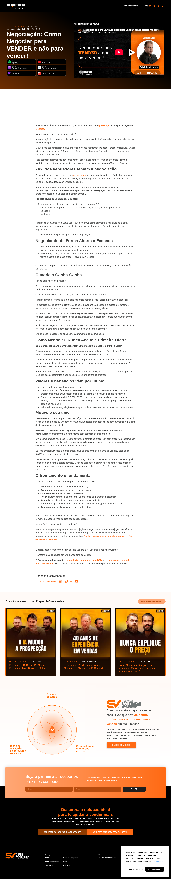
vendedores (79, 175)
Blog (146, 6)
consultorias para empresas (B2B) (84, 560)
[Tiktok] (158, 6)
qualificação (104, 125)
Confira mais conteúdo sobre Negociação (104, 536)
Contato (66, 865)
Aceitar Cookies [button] (154, 869)
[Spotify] (162, 6)
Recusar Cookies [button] (135, 869)
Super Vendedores (130, 6)
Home (47, 858)
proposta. (40, 129)
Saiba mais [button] (158, 862)
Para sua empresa (70, 858)
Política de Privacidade (107, 858)
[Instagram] (154, 6)
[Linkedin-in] (150, 6)
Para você (49, 865)
